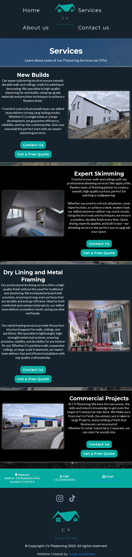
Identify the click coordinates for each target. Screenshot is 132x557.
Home (31, 10)
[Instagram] (60, 498)
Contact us (93, 27)
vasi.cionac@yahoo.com (108, 480)
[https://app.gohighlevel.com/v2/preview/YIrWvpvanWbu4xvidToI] (65, 15)
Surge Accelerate (82, 554)
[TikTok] (72, 498)
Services (90, 10)
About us (36, 27)
